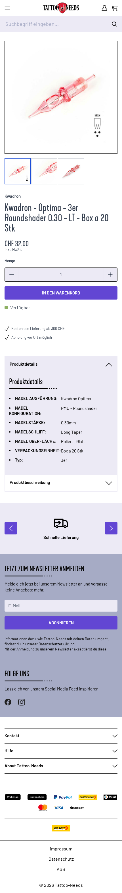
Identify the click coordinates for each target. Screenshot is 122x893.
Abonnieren (61, 622)
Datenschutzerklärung (57, 644)
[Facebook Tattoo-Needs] (8, 702)
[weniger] (11, 274)
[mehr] (110, 274)
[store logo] (61, 8)
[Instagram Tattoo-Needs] (21, 702)
